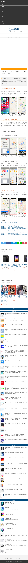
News (3, 6)
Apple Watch (4, 14)
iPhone (3, 9)
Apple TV (3, 21)
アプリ (3, 23)
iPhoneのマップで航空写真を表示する (8, 223)
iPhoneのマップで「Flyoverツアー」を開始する (10, 226)
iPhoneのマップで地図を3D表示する (8, 225)
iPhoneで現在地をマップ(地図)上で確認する (9, 222)
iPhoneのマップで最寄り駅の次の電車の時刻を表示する (11, 230)
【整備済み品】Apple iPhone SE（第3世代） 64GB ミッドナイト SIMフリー (16, 266)
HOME (3, 4)
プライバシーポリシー (17, 558)
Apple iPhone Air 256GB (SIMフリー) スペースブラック (6, 265)
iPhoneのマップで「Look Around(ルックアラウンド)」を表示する (13, 232)
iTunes (3, 18)
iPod (2, 16)
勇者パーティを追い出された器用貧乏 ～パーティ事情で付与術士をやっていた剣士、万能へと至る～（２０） (4, 299)
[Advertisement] (14, 53)
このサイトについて (8, 558)
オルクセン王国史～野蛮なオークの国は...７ (11, 296)
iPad (2, 11)
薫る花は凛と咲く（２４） (19, 296)
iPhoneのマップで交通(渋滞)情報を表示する (9, 233)
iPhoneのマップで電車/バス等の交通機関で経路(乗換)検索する (12, 227)
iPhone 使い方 (14, 28)
